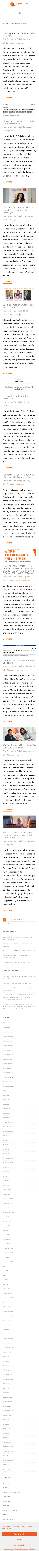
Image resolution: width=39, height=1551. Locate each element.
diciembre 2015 (8, 1334)
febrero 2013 (7, 1442)
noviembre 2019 (8, 1203)
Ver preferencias (19, 1545)
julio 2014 (6, 1383)
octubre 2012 (7, 1456)
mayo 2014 (6, 1388)
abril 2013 (6, 1433)
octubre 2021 (7, 1127)
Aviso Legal (32, 1548)
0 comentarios (20, 43)
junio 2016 (6, 1320)
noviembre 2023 (8, 1063)
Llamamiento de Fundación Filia (21, 983)
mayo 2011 (6, 1469)
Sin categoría (8, 1519)
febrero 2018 (7, 1289)
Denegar (19, 1539)
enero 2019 (6, 1244)
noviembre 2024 (8, 1045)
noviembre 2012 (8, 1451)
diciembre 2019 (8, 1199)
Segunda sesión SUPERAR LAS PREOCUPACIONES (19, 951)
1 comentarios (19, 131)
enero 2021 (6, 1154)
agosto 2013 (7, 1415)
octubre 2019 (7, 1208)
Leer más (7, 97)
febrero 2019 (7, 1239)
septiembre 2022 (8, 1086)
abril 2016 (6, 1329)
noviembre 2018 (8, 1253)
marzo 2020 (6, 1185)
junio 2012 (6, 1465)
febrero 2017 (7, 1307)
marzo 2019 (6, 1235)
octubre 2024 (7, 1050)
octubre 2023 (7, 1068)
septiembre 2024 (8, 1054)
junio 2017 (6, 1302)
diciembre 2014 (8, 1374)
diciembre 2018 (8, 1248)
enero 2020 (6, 1194)
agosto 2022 (7, 1090)
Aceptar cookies (19, 1534)
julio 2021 (6, 1136)
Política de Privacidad (21, 1548)
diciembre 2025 (8, 1032)
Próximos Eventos (20, 580)
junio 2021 (6, 1140)
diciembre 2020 (8, 1158)
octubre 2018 (7, 1257)
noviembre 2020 (8, 1163)
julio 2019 (6, 1217)
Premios (6, 1501)
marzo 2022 (6, 1104)
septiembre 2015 (8, 1347)
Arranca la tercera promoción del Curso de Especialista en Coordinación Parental (19, 835)
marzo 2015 (6, 1365)
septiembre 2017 (8, 1298)
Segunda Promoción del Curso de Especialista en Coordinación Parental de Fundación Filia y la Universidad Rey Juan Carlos (19, 1006)
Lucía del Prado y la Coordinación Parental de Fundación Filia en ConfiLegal (18, 210)
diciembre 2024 (8, 1041)
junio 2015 (6, 1361)
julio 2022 (6, 1095)
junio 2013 (6, 1424)
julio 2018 (6, 1266)
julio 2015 (6, 1356)
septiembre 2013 (8, 1410)
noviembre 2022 (8, 1077)
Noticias (12, 43)
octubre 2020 (7, 1167)
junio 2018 (6, 1271)
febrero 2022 (7, 1108)
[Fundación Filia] (19, 4)
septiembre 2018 (8, 1262)
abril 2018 (6, 1280)
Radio (17, 315)
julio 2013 (6, 1419)
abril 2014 (6, 1392)
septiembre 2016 (8, 1316)
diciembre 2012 (8, 1447)
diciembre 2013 (8, 1397)
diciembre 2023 (8, 1059)
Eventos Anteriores (11, 1492)
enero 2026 (6, 1027)
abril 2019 (6, 1230)
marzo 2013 (6, 1438)
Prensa (17, 220)
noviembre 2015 (8, 1338)
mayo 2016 (6, 1325)
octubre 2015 (7, 1343)
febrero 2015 (7, 1370)
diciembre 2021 (8, 1118)
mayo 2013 (6, 1429)
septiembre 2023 (8, 1072)
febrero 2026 (7, 1023)
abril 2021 (6, 1145)
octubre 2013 (7, 1406)
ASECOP (6, 1483)
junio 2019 (6, 1221)
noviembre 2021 (8, 1122)
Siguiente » (18, 920)
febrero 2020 (7, 1190)
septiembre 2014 (8, 1379)
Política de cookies (9, 1548)
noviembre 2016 (8, 1311)
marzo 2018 (6, 1284)
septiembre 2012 (8, 1460)
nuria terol (6, 976)
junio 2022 (6, 1099)
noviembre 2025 (8, 1036)
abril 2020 (6, 1181)
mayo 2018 (6, 1275)
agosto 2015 (7, 1352)
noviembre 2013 (8, 1401)
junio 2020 (6, 1176)
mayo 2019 (6, 1226)
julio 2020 (6, 1172)
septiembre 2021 (8, 1131)
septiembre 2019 (8, 1212)
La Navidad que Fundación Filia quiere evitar (16, 962)
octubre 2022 (7, 1081)
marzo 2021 (6, 1149)
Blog (5, 1488)
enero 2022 (6, 1113)
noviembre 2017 (8, 1293)
